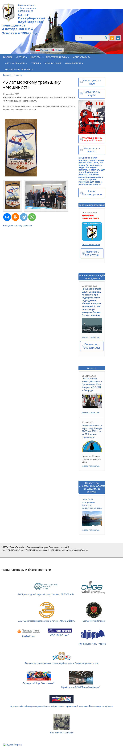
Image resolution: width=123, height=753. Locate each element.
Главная (7, 57)
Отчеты (35, 63)
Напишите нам (52, 63)
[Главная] (8, 21)
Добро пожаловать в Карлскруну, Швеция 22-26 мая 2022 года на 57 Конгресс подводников (92, 431)
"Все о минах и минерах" (61, 733)
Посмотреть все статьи (91, 253)
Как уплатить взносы (92, 150)
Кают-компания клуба (17, 69)
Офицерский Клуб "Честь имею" (38, 683)
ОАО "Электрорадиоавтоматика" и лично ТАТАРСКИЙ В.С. (46, 621)
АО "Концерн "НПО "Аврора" (93, 644)
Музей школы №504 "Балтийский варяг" (80, 687)
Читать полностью (91, 244)
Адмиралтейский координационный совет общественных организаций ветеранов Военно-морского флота (61, 706)
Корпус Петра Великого (93, 621)
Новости (35, 57)
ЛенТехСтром (28, 636)
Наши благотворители (92, 193)
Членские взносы (15, 63)
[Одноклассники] (15, 217)
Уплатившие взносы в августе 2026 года (92, 139)
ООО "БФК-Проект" (59, 635)
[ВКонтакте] (7, 217)
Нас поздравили (81, 57)
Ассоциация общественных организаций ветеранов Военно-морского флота (61, 663)
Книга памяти (73, 63)
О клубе (20, 57)
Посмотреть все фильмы (92, 346)
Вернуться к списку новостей (17, 225)
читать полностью (90, 337)
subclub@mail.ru (80, 550)
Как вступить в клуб (92, 82)
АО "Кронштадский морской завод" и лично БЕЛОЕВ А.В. (46, 594)
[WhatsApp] (32, 217)
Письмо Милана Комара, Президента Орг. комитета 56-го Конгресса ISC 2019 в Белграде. (92, 384)
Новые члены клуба (91, 93)
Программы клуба (56, 57)
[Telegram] (24, 217)
